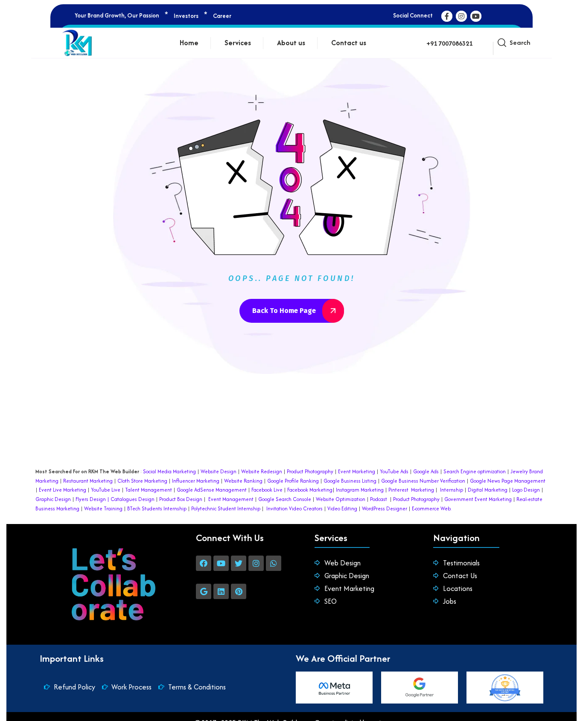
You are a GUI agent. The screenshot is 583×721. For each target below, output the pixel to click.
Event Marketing (356, 471)
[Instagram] (256, 563)
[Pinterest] (238, 591)
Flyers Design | (92, 499)
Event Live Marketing (62, 489)
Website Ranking (243, 480)
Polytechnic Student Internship (225, 508)
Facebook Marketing (309, 489)
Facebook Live (267, 489)
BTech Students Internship (156, 508)
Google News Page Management (507, 480)
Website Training (103, 508)
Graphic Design (53, 499)
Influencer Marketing (195, 480)
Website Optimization (340, 499)
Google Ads (426, 471)
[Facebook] (203, 563)
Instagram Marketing (360, 489)
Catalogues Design (132, 499)
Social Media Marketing (169, 471)
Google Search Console (284, 499)
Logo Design (526, 489)
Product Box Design (180, 499)
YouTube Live (105, 489)
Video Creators (306, 508)
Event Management (231, 499)
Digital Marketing (487, 489)
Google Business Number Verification (423, 480)
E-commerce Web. (432, 508)
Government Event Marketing (478, 499)
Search (520, 42)
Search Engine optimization (474, 471)
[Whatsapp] (273, 563)
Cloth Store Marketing (141, 480)
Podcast (378, 499)
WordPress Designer (384, 508)
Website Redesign (261, 471)
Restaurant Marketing (88, 480)
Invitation (277, 508)
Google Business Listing (350, 480)
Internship (451, 489)
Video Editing (342, 508)
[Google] (203, 591)
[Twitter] (238, 563)
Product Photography (309, 471)
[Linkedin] (221, 591)
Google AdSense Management (212, 489)
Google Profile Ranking (293, 480)
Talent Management (148, 489)
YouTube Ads (394, 471)
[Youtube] (221, 563)
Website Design (218, 471)
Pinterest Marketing (411, 489)
